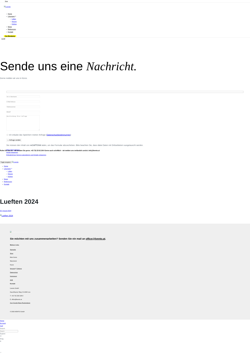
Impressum (13, 276)
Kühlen (14, 24)
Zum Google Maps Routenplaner (20, 303)
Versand (12, 268)
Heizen (14, 21)
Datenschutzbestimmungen (58, 135)
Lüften (14, 19)
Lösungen (11, 16)
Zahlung (19, 268)
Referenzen (12, 29)
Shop (11, 253)
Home (10, 14)
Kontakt (10, 32)
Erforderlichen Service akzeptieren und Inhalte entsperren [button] (26, 155)
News (10, 27)
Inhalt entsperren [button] (12, 152)
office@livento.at (95, 238)
